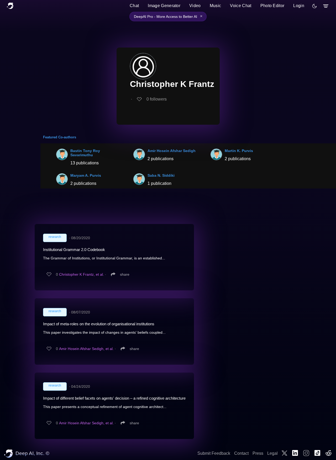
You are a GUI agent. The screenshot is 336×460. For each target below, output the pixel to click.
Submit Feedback (213, 453)
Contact (241, 453)
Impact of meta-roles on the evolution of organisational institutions (98, 324)
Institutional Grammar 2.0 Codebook (74, 249)
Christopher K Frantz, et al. (81, 274)
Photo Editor (272, 5)
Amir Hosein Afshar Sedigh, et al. (86, 349)
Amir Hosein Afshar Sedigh (172, 151)
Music (215, 5)
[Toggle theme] (314, 6)
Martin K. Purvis (239, 151)
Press (258, 453)
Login (298, 5)
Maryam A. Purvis (85, 175)
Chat (134, 5)
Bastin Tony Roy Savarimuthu (85, 153)
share (124, 274)
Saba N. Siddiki (161, 175)
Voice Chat (240, 5)
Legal (272, 453)
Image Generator (164, 5)
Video (195, 5)
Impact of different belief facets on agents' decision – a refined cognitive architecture (114, 398)
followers (156, 99)
